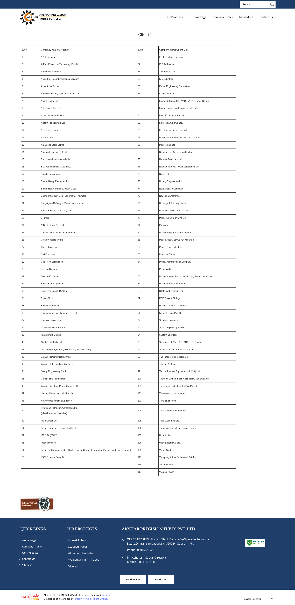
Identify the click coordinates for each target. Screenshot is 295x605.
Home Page (199, 17)
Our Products (174, 17)
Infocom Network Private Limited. (91, 598)
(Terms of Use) (108, 594)
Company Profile (222, 17)
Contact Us (266, 17)
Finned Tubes (77, 540)
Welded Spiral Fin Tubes (83, 559)
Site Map (27, 565)
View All (73, 566)
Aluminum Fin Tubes (81, 553)
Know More (245, 17)
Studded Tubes (78, 546)
